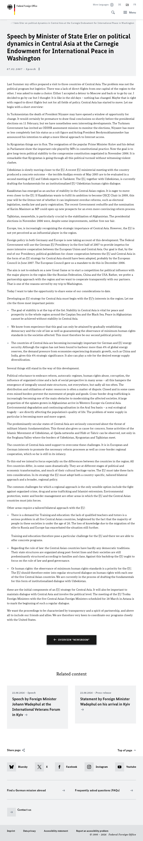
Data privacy (29, 830)
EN (127, 4)
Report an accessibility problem (92, 830)
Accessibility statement (56, 830)
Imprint (11, 830)
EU (63, 170)
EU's (91, 298)
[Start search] (112, 10)
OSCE (106, 195)
